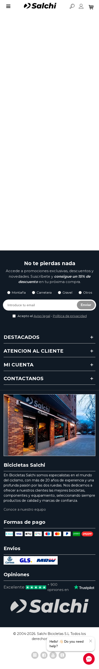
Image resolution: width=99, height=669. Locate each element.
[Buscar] (72, 6)
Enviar (86, 305)
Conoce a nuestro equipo (25, 509)
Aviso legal (42, 316)
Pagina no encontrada (33, 105)
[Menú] (8, 6)
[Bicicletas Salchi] (40, 6)
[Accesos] (81, 6)
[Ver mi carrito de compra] (90, 6)
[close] (90, 641)
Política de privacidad (70, 316)
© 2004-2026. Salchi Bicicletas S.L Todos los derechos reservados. (49, 636)
